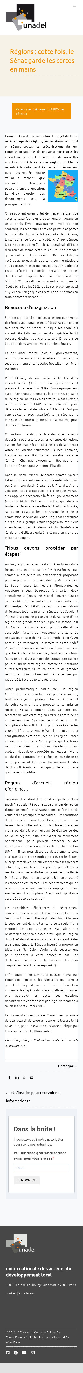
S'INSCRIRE (26, 1180)
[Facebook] (9, 1077)
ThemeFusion (14, 1337)
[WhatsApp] (24, 1077)
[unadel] (20, 1236)
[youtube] (24, 1353)
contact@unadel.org (20, 1293)
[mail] (33, 1353)
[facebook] (16, 1353)
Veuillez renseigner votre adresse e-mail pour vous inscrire (40, 1156)
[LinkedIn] (17, 1077)
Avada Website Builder (41, 1332)
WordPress (13, 1342)
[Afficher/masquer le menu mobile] (75, 8)
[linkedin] (8, 1353)
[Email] (31, 1077)
